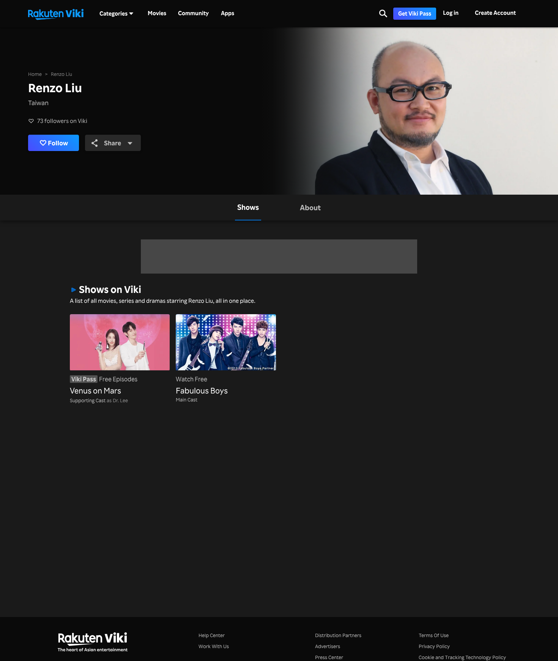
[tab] (248, 207)
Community (193, 13)
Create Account (495, 12)
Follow (58, 142)
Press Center (329, 657)
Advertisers (327, 646)
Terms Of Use (434, 635)
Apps (227, 13)
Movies (157, 13)
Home (35, 74)
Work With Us (214, 646)
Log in (451, 12)
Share (112, 142)
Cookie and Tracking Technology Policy (462, 657)
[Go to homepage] (56, 13)
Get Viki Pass (414, 13)
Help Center (212, 635)
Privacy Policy (434, 646)
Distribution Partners (338, 635)
